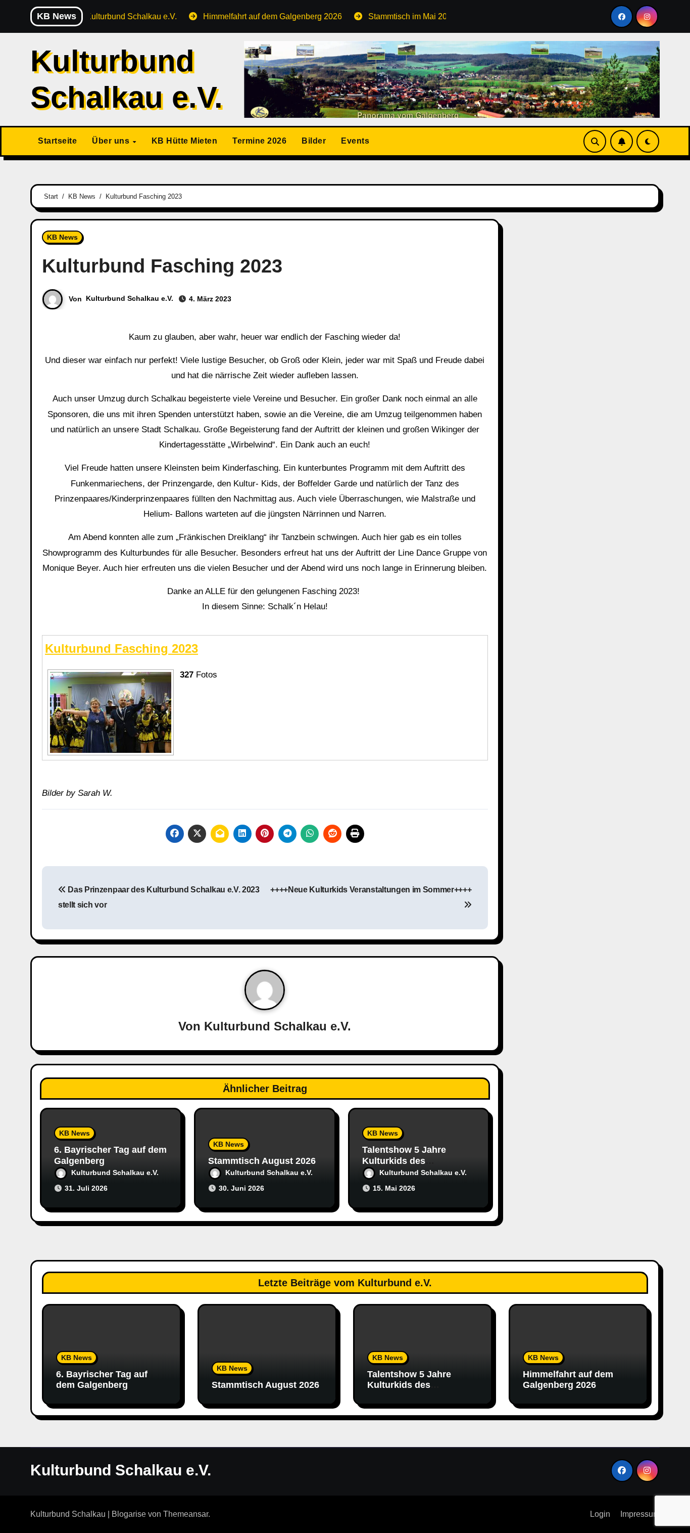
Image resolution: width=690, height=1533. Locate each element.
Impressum (640, 1514)
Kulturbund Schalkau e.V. (129, 298)
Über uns (112, 141)
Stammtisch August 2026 (262, 1161)
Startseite (57, 141)
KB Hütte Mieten (185, 141)
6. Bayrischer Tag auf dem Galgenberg (101, 1379)
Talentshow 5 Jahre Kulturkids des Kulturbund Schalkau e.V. (416, 1161)
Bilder (314, 141)
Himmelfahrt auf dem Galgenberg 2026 (568, 1379)
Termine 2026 (259, 141)
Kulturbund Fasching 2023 (121, 648)
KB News (62, 237)
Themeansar (185, 1514)
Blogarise (129, 1514)
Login (600, 1514)
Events (355, 141)
